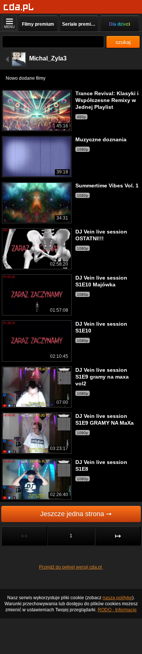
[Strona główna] (19, 7)
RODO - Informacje (117, 609)
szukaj (123, 42)
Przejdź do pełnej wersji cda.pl (71, 567)
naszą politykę (117, 597)
